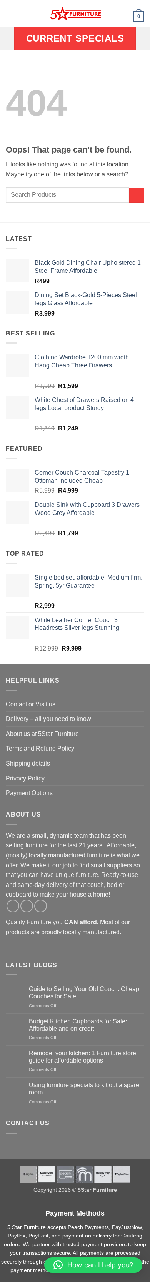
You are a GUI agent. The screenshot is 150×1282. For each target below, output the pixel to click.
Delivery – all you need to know (48, 719)
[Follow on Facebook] (13, 906)
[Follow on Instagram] (26, 906)
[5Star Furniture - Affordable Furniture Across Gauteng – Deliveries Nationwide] (75, 13)
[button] (10, 13)
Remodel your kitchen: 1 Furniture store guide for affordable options (82, 1057)
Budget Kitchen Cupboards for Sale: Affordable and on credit (78, 1025)
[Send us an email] (40, 906)
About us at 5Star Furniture (42, 734)
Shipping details (28, 763)
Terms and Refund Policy (40, 748)
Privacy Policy (25, 778)
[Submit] (136, 195)
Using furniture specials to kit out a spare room (84, 1089)
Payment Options (29, 793)
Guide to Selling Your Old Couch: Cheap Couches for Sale (84, 993)
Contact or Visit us (30, 704)
